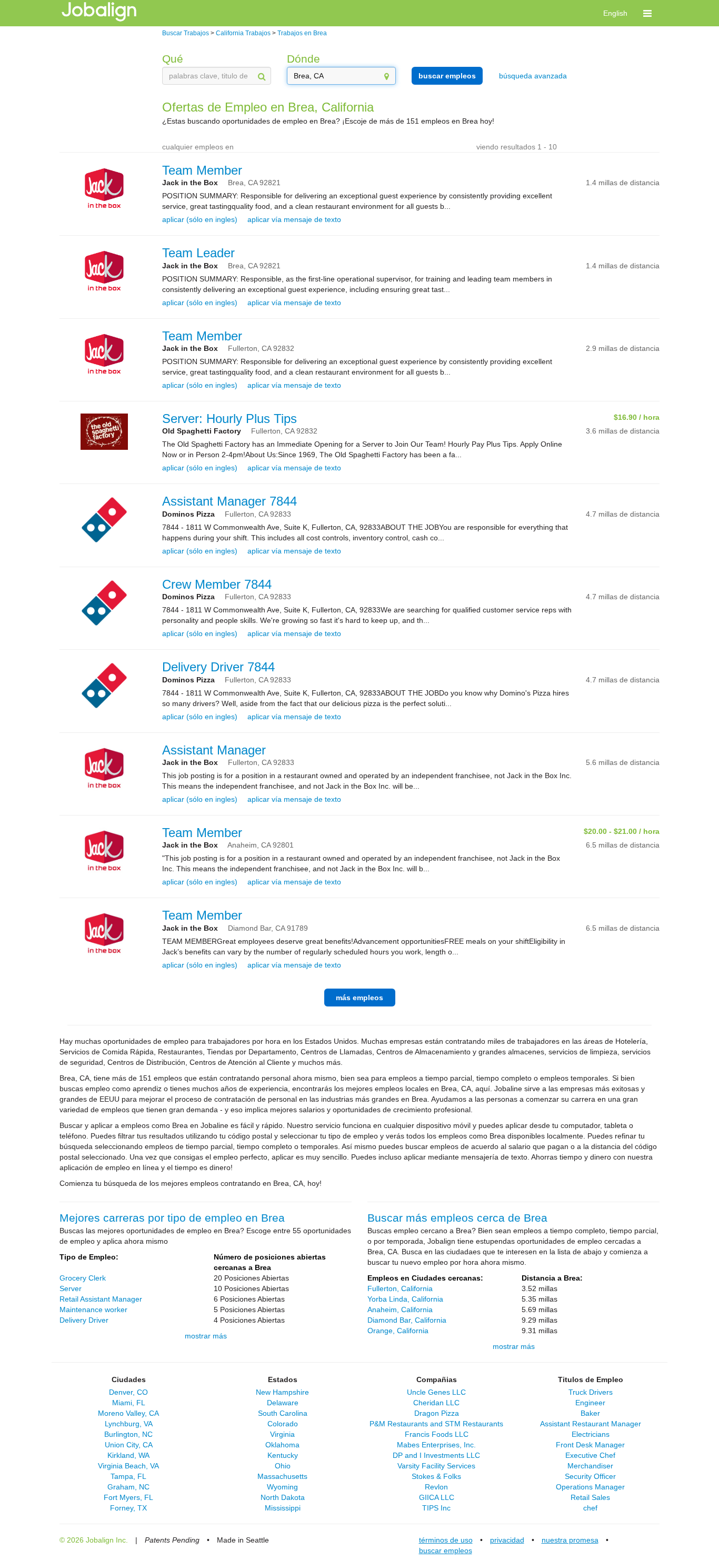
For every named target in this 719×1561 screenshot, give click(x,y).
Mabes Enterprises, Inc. (436, 1445)
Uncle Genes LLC (436, 1392)
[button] (647, 13)
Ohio (283, 1466)
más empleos (359, 997)
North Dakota (283, 1497)
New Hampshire (282, 1392)
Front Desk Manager (590, 1445)
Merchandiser (590, 1466)
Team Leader (198, 253)
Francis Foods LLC (436, 1434)
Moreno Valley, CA (128, 1413)
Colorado (282, 1423)
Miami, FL (128, 1402)
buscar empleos (447, 76)
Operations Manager (590, 1487)
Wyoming (282, 1487)
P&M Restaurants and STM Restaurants (436, 1423)
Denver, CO (128, 1392)
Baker (590, 1413)
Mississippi (283, 1508)
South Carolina (282, 1413)
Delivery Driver (83, 1320)
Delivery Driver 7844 (218, 667)
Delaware (282, 1402)
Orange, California (397, 1330)
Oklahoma (282, 1445)
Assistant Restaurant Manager (590, 1423)
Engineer (590, 1402)
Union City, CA (129, 1445)
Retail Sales (590, 1497)
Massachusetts (282, 1476)
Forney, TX (128, 1508)
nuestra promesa (570, 1540)
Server (70, 1288)
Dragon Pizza (436, 1413)
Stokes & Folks (436, 1476)
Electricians (591, 1434)
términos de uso (446, 1540)
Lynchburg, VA (129, 1423)
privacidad (507, 1540)
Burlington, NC (128, 1434)
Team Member (202, 170)
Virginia (282, 1434)
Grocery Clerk (82, 1278)
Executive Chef (590, 1455)
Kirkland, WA (128, 1455)
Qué (172, 59)
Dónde (303, 59)
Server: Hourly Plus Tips (229, 418)
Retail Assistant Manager (100, 1299)
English (615, 13)
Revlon (436, 1487)
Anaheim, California (400, 1309)
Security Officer (590, 1476)
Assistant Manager (214, 750)
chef (590, 1508)
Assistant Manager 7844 (229, 501)
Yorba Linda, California (405, 1299)
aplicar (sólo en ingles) (199, 219)
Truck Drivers (590, 1392)
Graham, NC (128, 1487)
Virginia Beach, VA (128, 1466)
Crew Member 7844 (217, 584)
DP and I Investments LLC (436, 1455)
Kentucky (282, 1455)
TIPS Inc (436, 1508)
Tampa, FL (128, 1476)
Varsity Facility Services (436, 1466)
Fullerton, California (400, 1288)
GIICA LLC (436, 1497)
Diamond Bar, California (406, 1320)
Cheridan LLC (436, 1402)
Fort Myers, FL (128, 1497)
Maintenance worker (93, 1309)
